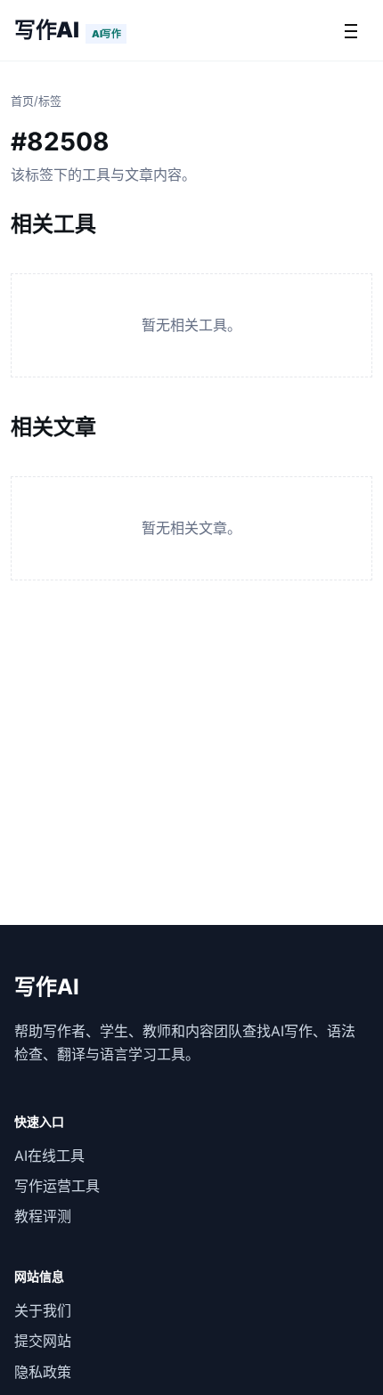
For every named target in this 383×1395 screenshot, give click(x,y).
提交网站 (42, 1341)
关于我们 (42, 1310)
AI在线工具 (49, 1155)
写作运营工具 (57, 1186)
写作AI (46, 30)
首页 (22, 100)
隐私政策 (42, 1372)
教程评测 (42, 1216)
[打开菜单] (351, 30)
